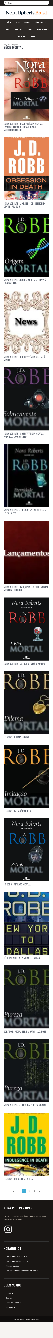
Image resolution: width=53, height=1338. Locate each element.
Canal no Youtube (13, 1302)
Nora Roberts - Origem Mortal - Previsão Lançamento (25, 282)
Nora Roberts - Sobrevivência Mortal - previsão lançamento (24, 435)
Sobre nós (10, 1298)
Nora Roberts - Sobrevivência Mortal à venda (24, 358)
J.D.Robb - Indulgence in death (19, 1178)
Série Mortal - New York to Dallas (22, 957)
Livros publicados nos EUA (17, 1261)
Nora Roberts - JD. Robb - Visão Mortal (24, 663)
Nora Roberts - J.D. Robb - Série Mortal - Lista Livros (25, 512)
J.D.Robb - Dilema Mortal (16, 737)
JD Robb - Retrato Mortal (17, 884)
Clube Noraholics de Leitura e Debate (22, 1270)
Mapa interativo (12, 1266)
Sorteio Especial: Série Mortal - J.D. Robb (25, 1031)
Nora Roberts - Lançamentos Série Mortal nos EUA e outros (26, 588)
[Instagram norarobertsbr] (8, 1229)
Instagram (10, 1307)
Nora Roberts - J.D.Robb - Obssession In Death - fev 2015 (24, 205)
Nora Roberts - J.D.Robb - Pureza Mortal (25, 1105)
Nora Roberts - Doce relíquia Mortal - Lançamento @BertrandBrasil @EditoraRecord (24, 126)
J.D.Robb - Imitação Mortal (18, 810)
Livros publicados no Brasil (17, 1256)
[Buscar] (7, 3)
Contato (9, 1293)
